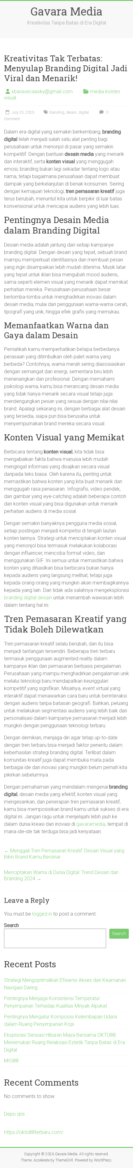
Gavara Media (66, 11)
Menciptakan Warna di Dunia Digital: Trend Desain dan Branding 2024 (61, 875)
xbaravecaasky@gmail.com (42, 91)
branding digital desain (28, 598)
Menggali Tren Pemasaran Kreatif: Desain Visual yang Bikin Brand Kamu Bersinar (64, 854)
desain (71, 112)
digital (84, 112)
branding (56, 112)
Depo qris (14, 1114)
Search (11, 925)
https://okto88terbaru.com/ (33, 1132)
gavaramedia (90, 824)
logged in (42, 914)
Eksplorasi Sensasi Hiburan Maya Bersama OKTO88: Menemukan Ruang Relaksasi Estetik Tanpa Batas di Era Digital (64, 1042)
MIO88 (11, 1061)
